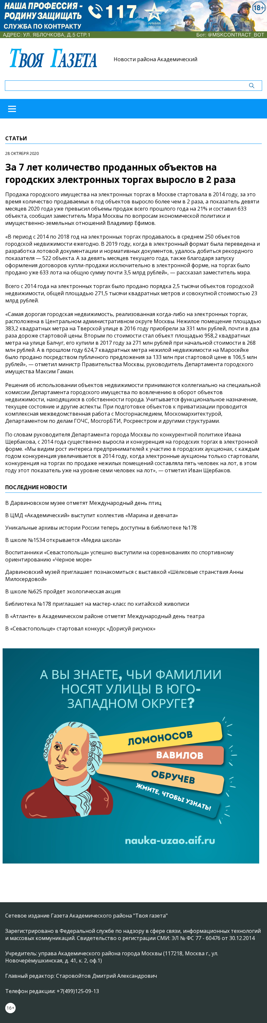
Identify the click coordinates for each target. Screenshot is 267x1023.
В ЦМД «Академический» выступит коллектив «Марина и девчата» (91, 515)
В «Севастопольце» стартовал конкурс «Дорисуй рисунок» (80, 628)
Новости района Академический (155, 59)
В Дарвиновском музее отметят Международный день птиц (83, 502)
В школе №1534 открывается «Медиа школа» (63, 540)
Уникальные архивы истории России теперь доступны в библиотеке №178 (101, 527)
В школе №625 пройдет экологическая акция (62, 591)
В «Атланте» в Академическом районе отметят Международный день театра (104, 616)
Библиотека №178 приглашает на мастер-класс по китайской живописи (97, 603)
